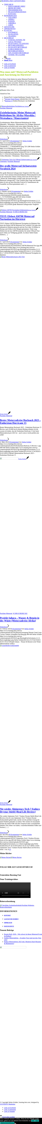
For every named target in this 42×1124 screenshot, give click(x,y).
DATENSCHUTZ (9, 926)
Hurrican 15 (9, 101)
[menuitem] (23, 9)
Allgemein (3, 161)
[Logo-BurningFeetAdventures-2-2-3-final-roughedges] (12, 1)
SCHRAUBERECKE (20, 212)
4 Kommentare (14, 141)
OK (33, 1121)
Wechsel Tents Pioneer (12, 99)
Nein (37, 1121)
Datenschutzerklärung (7, 1123)
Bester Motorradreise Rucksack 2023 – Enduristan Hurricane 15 (20, 421)
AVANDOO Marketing (7, 1104)
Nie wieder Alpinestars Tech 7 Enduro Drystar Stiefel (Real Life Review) (20, 810)
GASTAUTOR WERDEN (11, 919)
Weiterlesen (3, 139)
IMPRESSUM (8, 922)
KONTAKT (7, 915)
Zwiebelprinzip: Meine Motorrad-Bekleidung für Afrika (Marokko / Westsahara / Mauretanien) (18, 115)
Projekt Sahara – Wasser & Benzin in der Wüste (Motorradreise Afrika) (19, 619)
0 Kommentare (16, 191)
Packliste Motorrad (6, 108)
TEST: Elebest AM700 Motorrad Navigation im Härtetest (17, 217)
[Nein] (15, 1123)
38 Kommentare (14, 834)
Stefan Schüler (27, 141)
